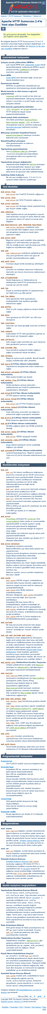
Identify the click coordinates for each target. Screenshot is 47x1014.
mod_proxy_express (10, 204)
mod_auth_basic (8, 744)
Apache (4, 16)
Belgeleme (27, 16)
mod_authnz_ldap (18, 699)
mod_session (6, 267)
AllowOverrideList (19, 151)
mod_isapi (26, 635)
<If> (8, 109)
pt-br (39, 996)
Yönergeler (14, 1007)
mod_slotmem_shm (9, 348)
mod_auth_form (7, 261)
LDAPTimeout (38, 709)
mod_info (5, 734)
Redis (8, 445)
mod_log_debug (7, 296)
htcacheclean (7, 767)
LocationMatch (13, 521)
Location (31, 519)
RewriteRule (38, 678)
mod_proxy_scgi (8, 198)
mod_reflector (7, 340)
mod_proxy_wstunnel (10, 372)
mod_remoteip (7, 212)
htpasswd (5, 812)
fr (35, 996)
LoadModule (24, 70)
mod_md (4, 424)
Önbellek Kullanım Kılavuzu (17, 861)
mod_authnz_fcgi (9, 380)
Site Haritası (36, 1007)
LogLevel (10, 96)
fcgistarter (6, 761)
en (30, 996)
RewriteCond (12, 122)
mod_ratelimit (7, 323)
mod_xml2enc (6, 356)
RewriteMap (26, 693)
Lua (20, 293)
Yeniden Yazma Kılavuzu (30, 840)
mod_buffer (6, 307)
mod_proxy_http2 (9, 399)
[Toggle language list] (3, 29)
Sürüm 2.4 (37, 16)
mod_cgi (4, 635)
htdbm (13, 812)
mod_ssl (4, 470)
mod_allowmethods (9, 278)
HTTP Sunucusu (15, 16)
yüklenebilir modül (32, 65)
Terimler (27, 1007)
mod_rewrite (6, 673)
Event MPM (11, 78)
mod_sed (4, 251)
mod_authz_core (8, 662)
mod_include (6, 622)
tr (44, 996)
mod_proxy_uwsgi (9, 432)
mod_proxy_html (8, 238)
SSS (21, 1007)
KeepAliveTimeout (14, 135)
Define (33, 164)
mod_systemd (6, 450)
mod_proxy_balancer (15, 227)
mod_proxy (11, 194)
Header (22, 122)
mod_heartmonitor (9, 225)
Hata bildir (44, 1008)
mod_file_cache (20, 874)
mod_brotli (6, 418)
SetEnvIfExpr (31, 120)
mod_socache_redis (10, 440)
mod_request (6, 331)
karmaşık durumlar (14, 127)
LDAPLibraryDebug (17, 728)
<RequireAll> (23, 667)
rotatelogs (6, 799)
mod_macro (5, 364)
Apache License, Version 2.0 (12, 1002)
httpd (34, 898)
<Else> (26, 109)
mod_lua (4, 288)
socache (26, 869)
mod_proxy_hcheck (9, 407)
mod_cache (5, 578)
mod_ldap (5, 699)
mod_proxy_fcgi (8, 192)
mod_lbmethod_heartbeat (30, 225)
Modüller (5, 1007)
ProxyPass (11, 519)
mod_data (5, 315)
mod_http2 (5, 393)
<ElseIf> (15, 109)
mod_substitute (13, 253)
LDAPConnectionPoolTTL (20, 709)
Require (39, 665)
